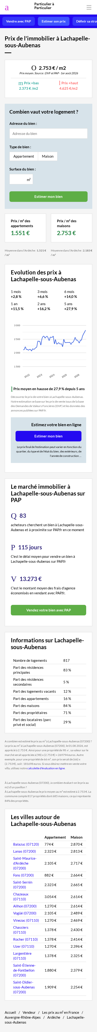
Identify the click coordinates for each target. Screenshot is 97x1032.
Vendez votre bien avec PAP (48, 610)
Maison (47, 156)
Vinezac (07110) (26, 920)
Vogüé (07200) (24, 913)
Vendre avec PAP (18, 21)
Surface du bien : (22, 169)
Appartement (23, 156)
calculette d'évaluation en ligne (46, 768)
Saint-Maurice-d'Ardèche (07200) (24, 863)
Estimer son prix (54, 21)
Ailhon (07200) (25, 906)
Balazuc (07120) (26, 844)
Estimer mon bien (48, 436)
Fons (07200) (23, 875)
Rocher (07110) (25, 939)
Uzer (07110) (23, 946)
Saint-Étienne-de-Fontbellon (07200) (24, 970)
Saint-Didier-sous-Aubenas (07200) (24, 987)
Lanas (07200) (24, 851)
